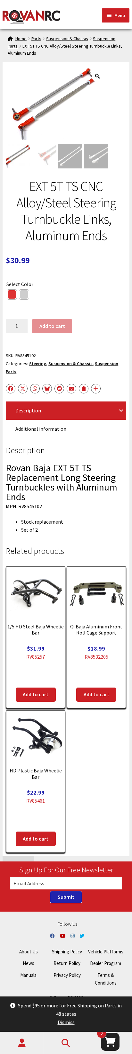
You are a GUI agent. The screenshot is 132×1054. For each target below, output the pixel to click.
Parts (36, 38)
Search (66, 1043)
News (28, 963)
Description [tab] (28, 410)
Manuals (28, 975)
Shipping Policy (67, 952)
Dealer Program (105, 963)
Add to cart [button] (35, 694)
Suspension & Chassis (67, 38)
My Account (22, 1043)
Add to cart (52, 326)
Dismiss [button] (66, 1022)
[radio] (12, 294)
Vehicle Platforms (105, 952)
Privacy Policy (67, 975)
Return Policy (67, 963)
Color (27, 284)
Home (21, 38)
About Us (28, 952)
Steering (37, 363)
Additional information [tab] (40, 429)
